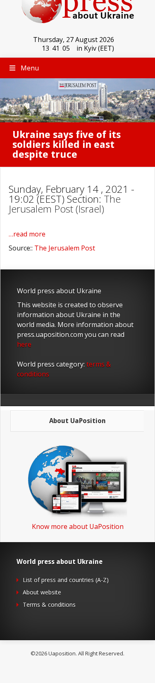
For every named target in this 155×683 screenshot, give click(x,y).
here (24, 344)
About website (42, 592)
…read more (27, 234)
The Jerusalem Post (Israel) (65, 203)
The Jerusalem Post (64, 248)
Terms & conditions (49, 604)
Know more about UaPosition (78, 526)
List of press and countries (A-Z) (66, 580)
